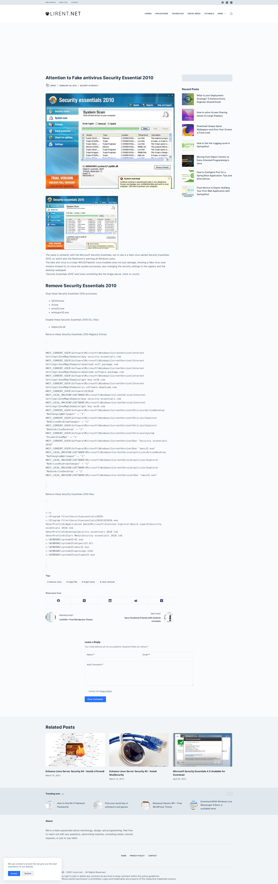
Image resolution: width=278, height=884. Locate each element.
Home (123, 856)
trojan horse (88, 582)
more (220, 13)
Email (146, 654)
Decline (27, 873)
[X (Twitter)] (227, 2)
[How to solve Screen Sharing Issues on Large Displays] (188, 115)
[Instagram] (231, 2)
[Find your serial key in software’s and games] (97, 805)
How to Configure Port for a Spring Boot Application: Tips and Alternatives (214, 175)
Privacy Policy (106, 691)
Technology (178, 13)
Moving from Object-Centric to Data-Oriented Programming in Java (213, 160)
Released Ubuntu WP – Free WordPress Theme (167, 805)
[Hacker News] (161, 600)
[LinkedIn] (110, 600)
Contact (75, 2)
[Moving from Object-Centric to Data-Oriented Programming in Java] (188, 161)
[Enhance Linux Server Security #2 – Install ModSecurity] (139, 750)
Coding (148, 13)
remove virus (54, 582)
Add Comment (95, 664)
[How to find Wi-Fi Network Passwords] (50, 805)
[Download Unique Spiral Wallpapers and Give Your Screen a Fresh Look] (188, 130)
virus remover (107, 582)
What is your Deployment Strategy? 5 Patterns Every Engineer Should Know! (211, 98)
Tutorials (209, 13)
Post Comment (95, 699)
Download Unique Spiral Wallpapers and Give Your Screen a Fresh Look (214, 129)
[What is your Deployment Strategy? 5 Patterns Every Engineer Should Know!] (188, 99)
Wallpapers (51, 2)
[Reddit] (136, 600)
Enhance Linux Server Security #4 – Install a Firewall (75, 771)
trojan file (71, 582)
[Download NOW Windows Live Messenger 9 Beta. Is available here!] (193, 805)
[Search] (231, 14)
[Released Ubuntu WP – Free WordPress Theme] (145, 805)
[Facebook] (223, 2)
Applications (161, 13)
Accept (14, 873)
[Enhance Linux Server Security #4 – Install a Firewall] (75, 750)
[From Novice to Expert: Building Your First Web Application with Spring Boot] (188, 191)
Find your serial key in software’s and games (116, 805)
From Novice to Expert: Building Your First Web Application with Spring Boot (213, 191)
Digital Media (194, 13)
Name (90, 654)
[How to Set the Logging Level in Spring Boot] (188, 145)
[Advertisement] (139, 44)
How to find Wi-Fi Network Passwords (71, 805)
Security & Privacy (89, 85)
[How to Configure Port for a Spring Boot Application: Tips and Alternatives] (188, 176)
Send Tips (63, 2)
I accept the (100, 691)
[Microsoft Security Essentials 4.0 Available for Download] (202, 750)
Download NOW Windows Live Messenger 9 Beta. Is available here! (216, 805)
